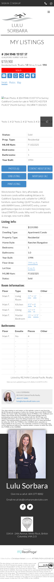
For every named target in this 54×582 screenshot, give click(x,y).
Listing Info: (9, 222)
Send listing (14, 176)
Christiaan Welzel (18, 558)
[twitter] (30, 506)
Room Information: (13, 285)
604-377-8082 (22, 398)
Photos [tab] (12, 82)
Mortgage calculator (40, 176)
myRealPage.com (27, 552)
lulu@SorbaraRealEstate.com (28, 401)
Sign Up (16, 3)
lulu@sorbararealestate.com (33, 499)
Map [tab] (19, 82)
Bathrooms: (8, 326)
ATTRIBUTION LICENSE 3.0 (43, 558)
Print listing (14, 184)
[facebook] (23, 506)
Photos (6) (14, 168)
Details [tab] (5, 82)
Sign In (5, 3)
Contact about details (40, 168)
